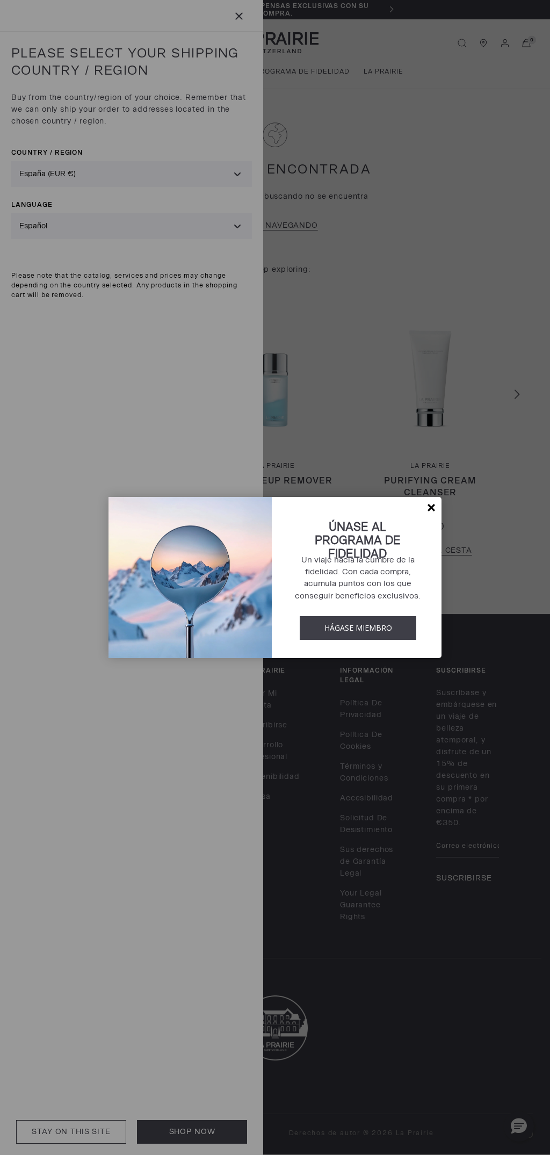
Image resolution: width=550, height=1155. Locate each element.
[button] (431, 507)
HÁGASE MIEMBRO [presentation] (358, 628)
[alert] (275, 577)
